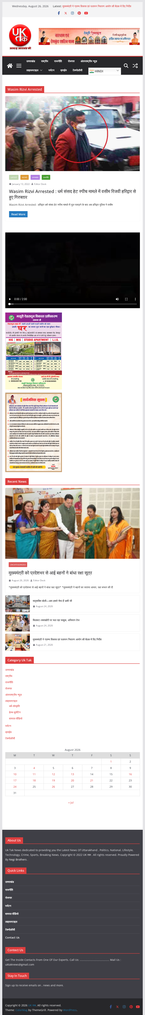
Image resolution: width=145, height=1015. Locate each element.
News (24, 177)
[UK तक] (9, 65)
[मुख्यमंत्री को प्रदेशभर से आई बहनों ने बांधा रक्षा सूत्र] (72, 523)
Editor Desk (40, 184)
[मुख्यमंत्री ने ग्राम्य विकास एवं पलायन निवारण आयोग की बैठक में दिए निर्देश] (17, 642)
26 (53, 786)
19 (53, 780)
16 (130, 774)
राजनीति (58, 61)
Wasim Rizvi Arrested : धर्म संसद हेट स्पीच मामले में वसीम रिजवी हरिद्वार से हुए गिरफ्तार (72, 194)
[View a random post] (135, 65)
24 (14, 786)
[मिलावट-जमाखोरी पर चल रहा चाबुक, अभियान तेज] (17, 622)
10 (14, 774)
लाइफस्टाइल (32, 70)
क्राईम (63, 70)
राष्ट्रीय (44, 61)
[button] (40, 70)
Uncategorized (18, 564)
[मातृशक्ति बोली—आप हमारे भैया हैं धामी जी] (17, 603)
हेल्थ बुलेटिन (15, 712)
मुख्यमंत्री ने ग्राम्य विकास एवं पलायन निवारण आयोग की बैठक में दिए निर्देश (96, 6)
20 (72, 780)
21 (91, 780)
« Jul (71, 802)
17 (14, 780)
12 (53, 774)
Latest (14, 177)
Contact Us (12, 937)
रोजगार (71, 61)
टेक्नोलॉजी (77, 70)
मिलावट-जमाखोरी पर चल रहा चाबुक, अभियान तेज (56, 620)
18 (34, 780)
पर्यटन (51, 70)
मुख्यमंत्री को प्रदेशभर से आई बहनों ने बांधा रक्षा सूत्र (50, 573)
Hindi (98, 71)
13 (72, 774)
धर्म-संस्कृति (14, 706)
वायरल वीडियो (15, 718)
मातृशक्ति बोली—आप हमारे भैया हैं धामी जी (52, 601)
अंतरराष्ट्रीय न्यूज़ (89, 61)
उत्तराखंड (30, 61)
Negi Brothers (18, 859)
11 (34, 774)
